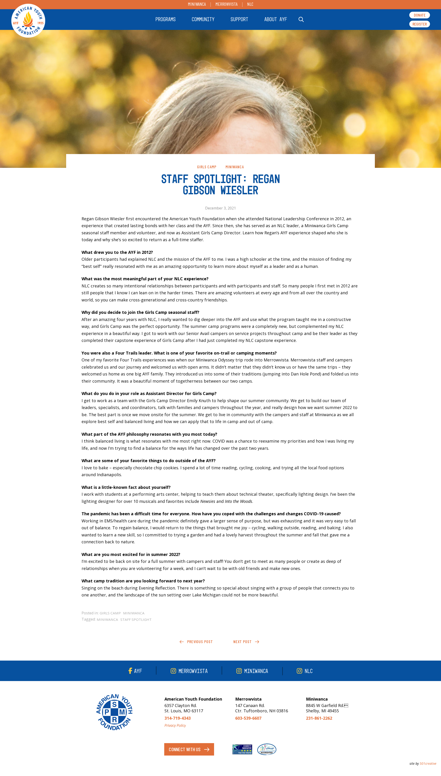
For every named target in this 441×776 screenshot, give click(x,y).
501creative (428, 763)
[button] (165, 19)
